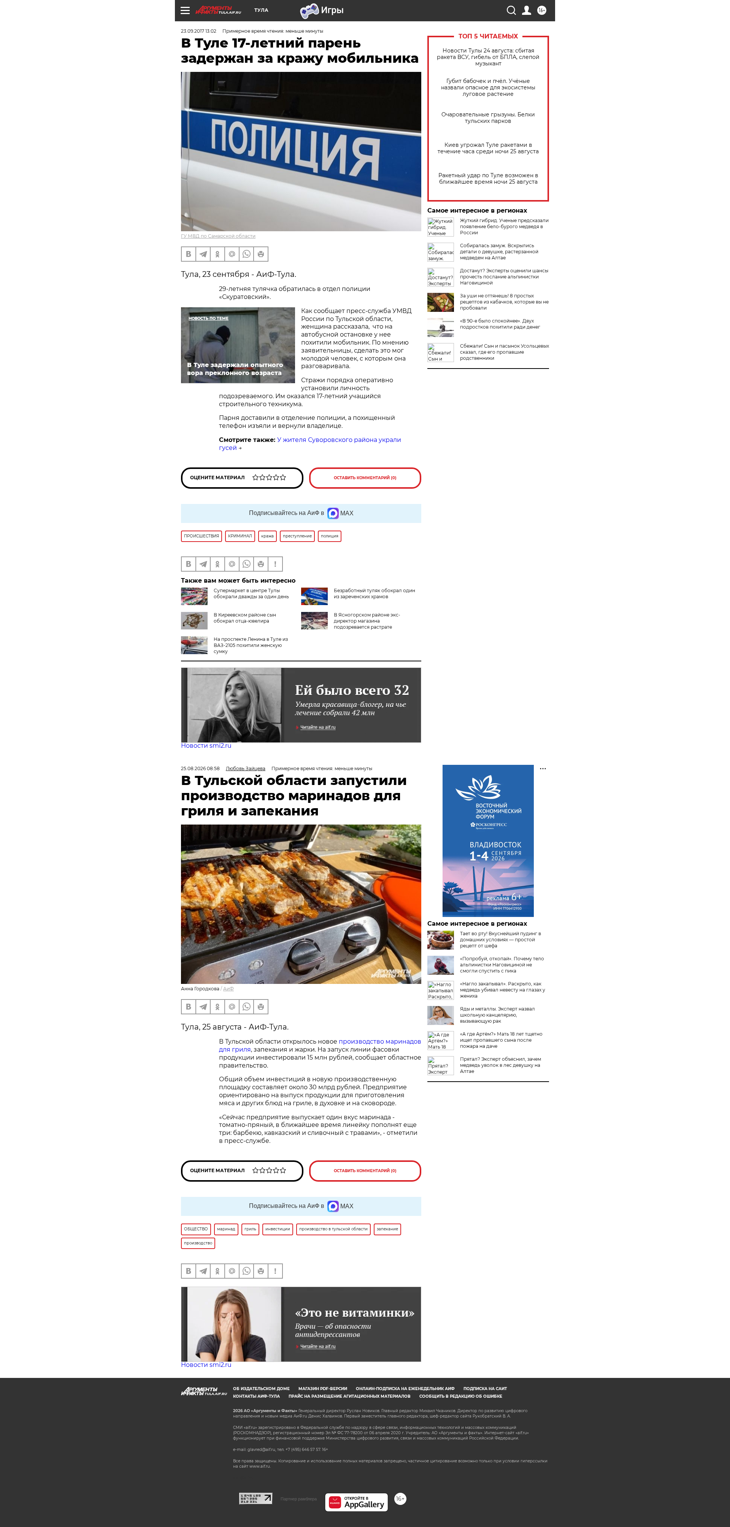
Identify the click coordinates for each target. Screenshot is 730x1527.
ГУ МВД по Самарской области (218, 236)
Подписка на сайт (485, 1388)
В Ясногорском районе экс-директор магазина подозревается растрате (367, 621)
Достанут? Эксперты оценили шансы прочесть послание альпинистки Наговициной (504, 277)
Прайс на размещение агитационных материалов (350, 1396)
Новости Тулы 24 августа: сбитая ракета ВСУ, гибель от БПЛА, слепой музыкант (488, 57)
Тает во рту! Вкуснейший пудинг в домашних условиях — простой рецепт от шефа (500, 940)
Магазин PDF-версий (322, 1388)
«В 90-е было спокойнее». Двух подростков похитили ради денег (500, 324)
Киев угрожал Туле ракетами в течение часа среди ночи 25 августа (488, 148)
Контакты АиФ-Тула (256, 1396)
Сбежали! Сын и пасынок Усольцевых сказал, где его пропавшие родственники (504, 352)
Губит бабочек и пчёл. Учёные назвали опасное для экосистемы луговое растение (488, 87)
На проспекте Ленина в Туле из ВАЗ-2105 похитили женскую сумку (251, 645)
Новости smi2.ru (206, 745)
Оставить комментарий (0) (365, 477)
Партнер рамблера (299, 1499)
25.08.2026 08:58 (200, 768)
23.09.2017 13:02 (198, 31)
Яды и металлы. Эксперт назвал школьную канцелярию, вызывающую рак (497, 1015)
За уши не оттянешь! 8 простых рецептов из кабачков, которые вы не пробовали (504, 302)
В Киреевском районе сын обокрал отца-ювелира (245, 618)
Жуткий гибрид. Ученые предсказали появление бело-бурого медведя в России (504, 226)
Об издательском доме (261, 1388)
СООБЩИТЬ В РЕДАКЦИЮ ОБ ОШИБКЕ (460, 1396)
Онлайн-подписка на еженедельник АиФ (405, 1388)
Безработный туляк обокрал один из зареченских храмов (374, 593)
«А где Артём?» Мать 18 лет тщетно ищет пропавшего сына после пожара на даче (501, 1040)
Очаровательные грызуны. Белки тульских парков (488, 117)
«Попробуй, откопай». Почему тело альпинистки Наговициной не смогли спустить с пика (502, 965)
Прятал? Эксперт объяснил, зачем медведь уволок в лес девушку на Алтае (500, 1065)
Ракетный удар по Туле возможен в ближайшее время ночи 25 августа (488, 178)
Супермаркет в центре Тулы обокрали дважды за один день (251, 593)
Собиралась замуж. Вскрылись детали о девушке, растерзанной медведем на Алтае (499, 252)
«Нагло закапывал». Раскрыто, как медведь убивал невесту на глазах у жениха (502, 990)
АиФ (228, 989)
